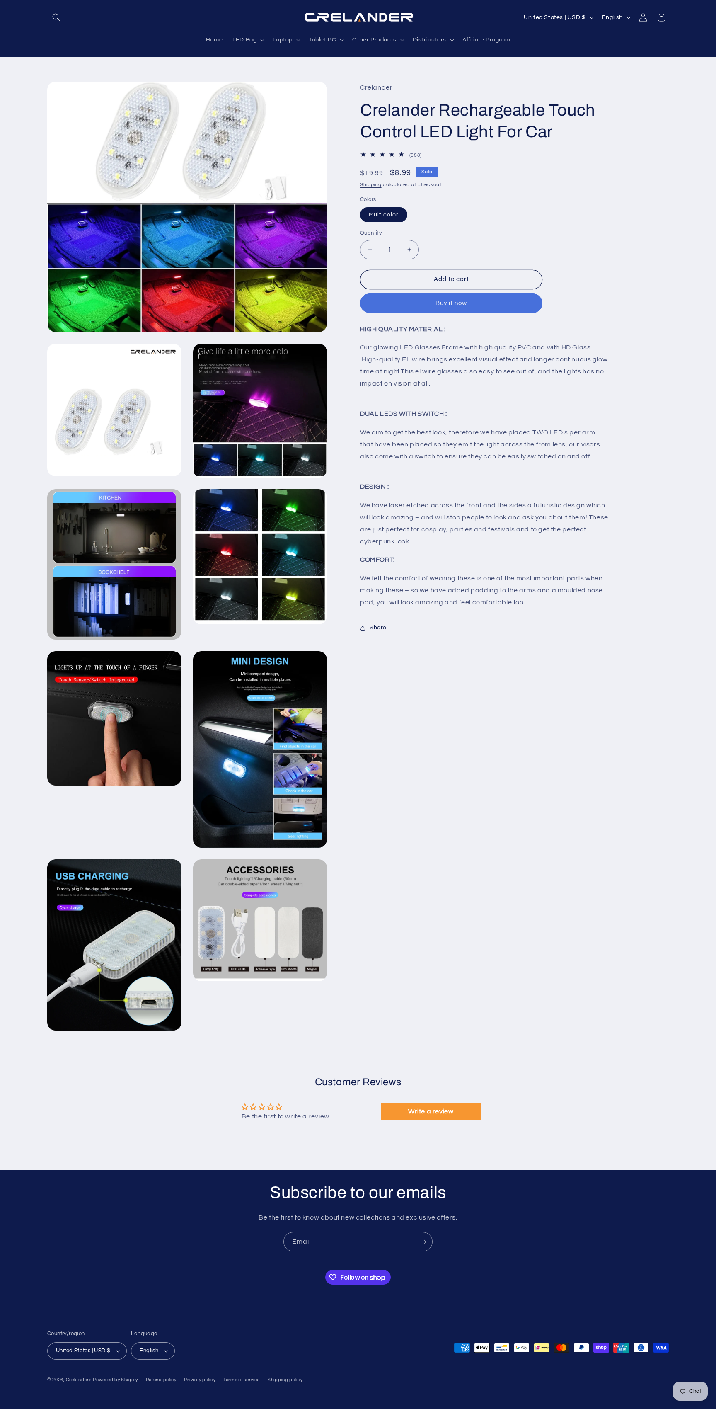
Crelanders (79, 1379)
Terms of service (241, 1379)
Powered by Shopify (115, 1379)
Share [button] (378, 628)
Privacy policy (199, 1379)
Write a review (430, 1111)
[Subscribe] (423, 1241)
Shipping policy (285, 1379)
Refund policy (161, 1379)
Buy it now (451, 303)
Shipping (371, 184)
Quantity (371, 233)
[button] (56, 17)
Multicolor (384, 215)
